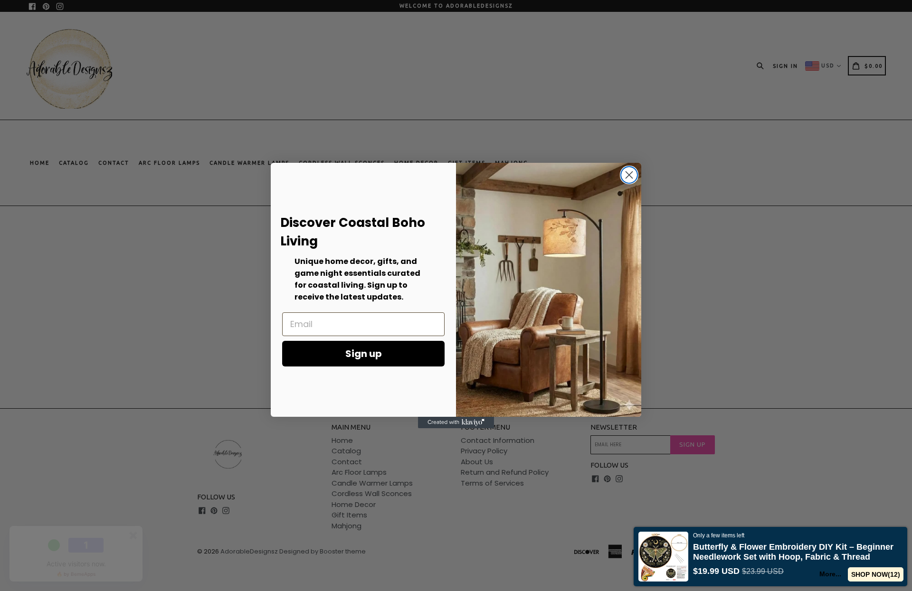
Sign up (363, 353)
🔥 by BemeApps (76, 574)
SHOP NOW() (876, 574)
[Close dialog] (629, 175)
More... (831, 574)
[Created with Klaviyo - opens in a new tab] (456, 422)
